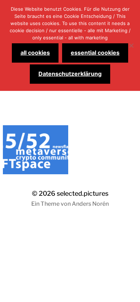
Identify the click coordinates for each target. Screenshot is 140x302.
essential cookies (95, 52)
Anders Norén (90, 203)
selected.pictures (82, 193)
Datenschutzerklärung (70, 73)
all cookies (35, 52)
